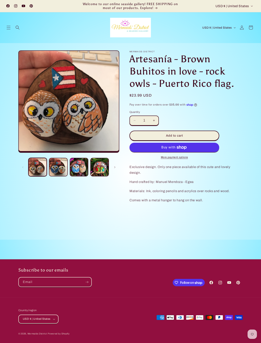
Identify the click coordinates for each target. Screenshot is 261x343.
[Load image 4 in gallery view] (99, 167)
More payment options (174, 157)
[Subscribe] (86, 282)
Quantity (134, 112)
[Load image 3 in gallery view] (79, 167)
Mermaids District (37, 333)
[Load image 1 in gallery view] (37, 167)
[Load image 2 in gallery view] (58, 167)
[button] (8, 27)
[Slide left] (22, 167)
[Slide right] (114, 167)
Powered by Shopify (59, 333)
